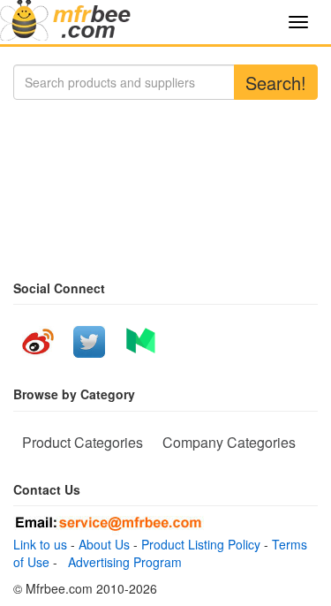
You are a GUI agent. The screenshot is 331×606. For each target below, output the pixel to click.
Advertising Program (121, 562)
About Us (104, 544)
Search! (275, 82)
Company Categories (229, 442)
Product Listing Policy (200, 544)
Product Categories (82, 442)
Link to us (40, 544)
